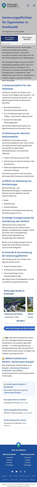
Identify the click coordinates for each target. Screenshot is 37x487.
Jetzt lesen (24, 403)
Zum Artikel (28, 413)
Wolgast (9, 460)
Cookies (31, 479)
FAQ (10, 476)
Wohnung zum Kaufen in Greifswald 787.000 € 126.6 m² (14, 314)
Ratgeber (4, 476)
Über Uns (6, 479)
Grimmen (9, 462)
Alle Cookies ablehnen (27, 38)
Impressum (14, 479)
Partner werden (25, 476)
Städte (33, 476)
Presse (16, 476)
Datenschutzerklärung (28, 44)
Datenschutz (23, 479)
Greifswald (9, 457)
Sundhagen (9, 465)
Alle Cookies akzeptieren (9, 38)
